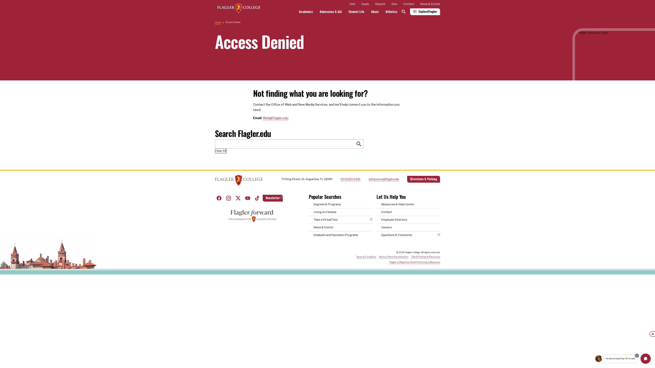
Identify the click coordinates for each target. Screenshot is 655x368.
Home (218, 22)
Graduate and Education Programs (336, 235)
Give (394, 4)
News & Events (430, 4)
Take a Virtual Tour (326, 219)
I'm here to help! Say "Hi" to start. (621, 358)
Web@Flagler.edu (275, 118)
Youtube (248, 198)
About (375, 11)
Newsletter (273, 198)
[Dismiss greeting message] (637, 356)
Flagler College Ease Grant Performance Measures (415, 262)
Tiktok (257, 198)
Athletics (391, 11)
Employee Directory (394, 219)
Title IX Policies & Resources (425, 257)
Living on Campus (325, 212)
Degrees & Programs (327, 204)
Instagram (228, 198)
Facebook (219, 198)
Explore (428, 11)
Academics (306, 11)
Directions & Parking (423, 179)
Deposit (380, 4)
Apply (365, 4)
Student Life (356, 11)
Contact (408, 4)
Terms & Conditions (366, 257)
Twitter (238, 198)
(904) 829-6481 (350, 179)
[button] (646, 359)
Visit (352, 4)
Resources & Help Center (397, 204)
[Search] (403, 11)
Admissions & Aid (331, 11)
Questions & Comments (396, 235)
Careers (386, 227)
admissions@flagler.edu (384, 179)
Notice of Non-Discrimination (393, 257)
